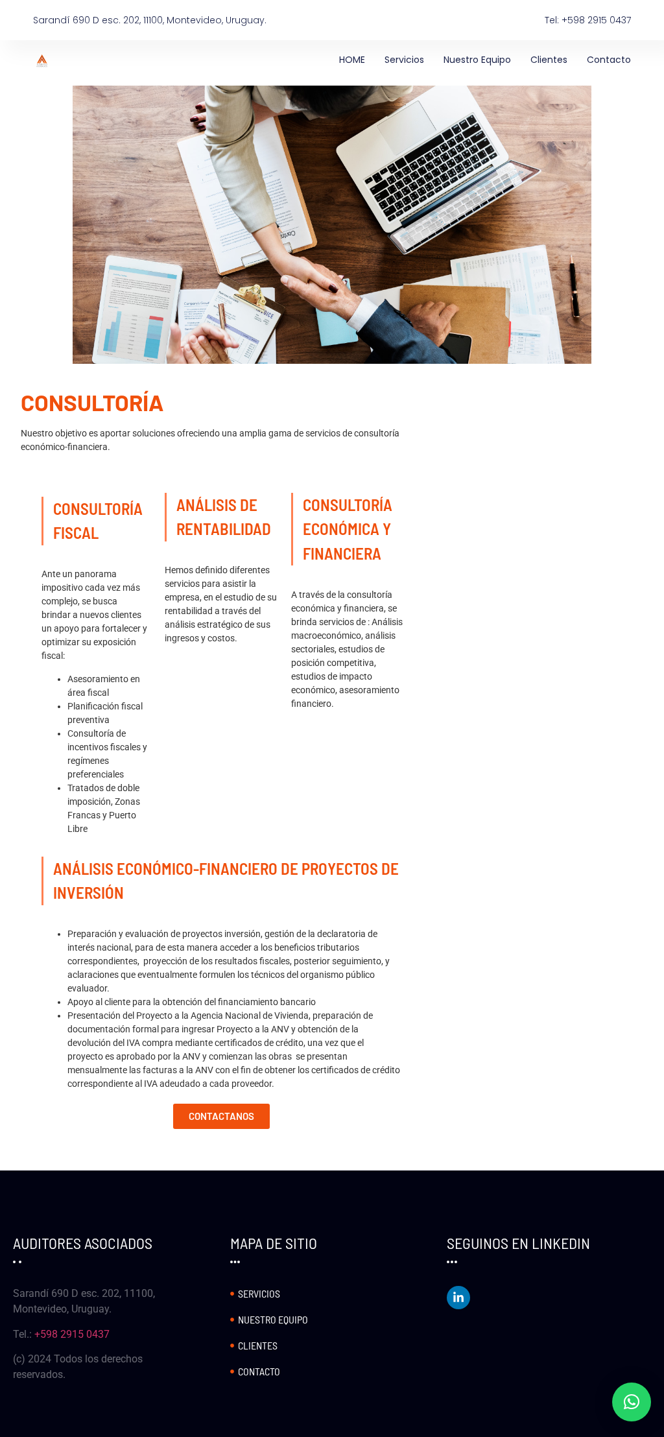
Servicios (404, 59)
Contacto (609, 59)
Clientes (548, 59)
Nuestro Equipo (477, 59)
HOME (352, 59)
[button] (631, 1402)
